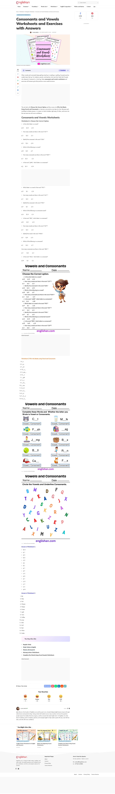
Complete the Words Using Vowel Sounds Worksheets (38, 655)
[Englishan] (23, 2)
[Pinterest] (69, 709)
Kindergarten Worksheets (29, 11)
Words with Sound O (29, 650)
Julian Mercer (35, 32)
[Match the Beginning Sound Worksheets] (47, 735)
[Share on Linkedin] (58, 686)
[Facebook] (67, 709)
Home (17, 11)
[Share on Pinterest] (17, 77)
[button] (94, 7)
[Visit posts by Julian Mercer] (18, 708)
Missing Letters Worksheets (31, 652)
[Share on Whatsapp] (17, 80)
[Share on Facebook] (17, 74)
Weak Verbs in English (29, 647)
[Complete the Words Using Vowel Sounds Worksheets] (68, 735)
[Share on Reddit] (17, 83)
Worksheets (22, 11)
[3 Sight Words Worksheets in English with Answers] (26, 735)
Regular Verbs (27, 644)
